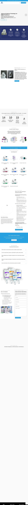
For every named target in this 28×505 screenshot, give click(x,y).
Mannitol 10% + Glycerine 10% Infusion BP (5, 186)
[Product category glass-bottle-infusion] (5, 141)
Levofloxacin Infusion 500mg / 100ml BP (23, 175)
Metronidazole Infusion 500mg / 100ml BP (5, 175)
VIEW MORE (16, 148)
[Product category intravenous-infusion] (14, 142)
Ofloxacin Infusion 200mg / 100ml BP (14, 175)
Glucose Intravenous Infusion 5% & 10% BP (14, 163)
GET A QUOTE (23, 2)
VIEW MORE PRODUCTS (19, 229)
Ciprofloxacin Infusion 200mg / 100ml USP (5, 163)
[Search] (20, 2)
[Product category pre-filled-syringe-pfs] (23, 141)
